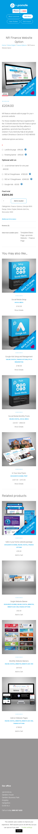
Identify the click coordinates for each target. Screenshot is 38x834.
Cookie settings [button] (27, 827)
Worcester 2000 (7, 212)
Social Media (19, 302)
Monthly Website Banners (19, 661)
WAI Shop (27, 16)
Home (4, 45)
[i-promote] (19, 5)
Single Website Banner (18, 601)
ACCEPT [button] (19, 831)
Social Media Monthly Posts (19, 416)
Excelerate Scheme (17, 476)
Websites (31, 604)
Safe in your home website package (19, 542)
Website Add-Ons (23, 209)
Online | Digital (11, 45)
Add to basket (18, 201)
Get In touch (27, 21)
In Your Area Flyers (19, 473)
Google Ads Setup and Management (19, 357)
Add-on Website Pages (19, 718)
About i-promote (14, 16)
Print (25, 476)
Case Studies (13, 21)
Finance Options (21, 45)
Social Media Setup (19, 299)
